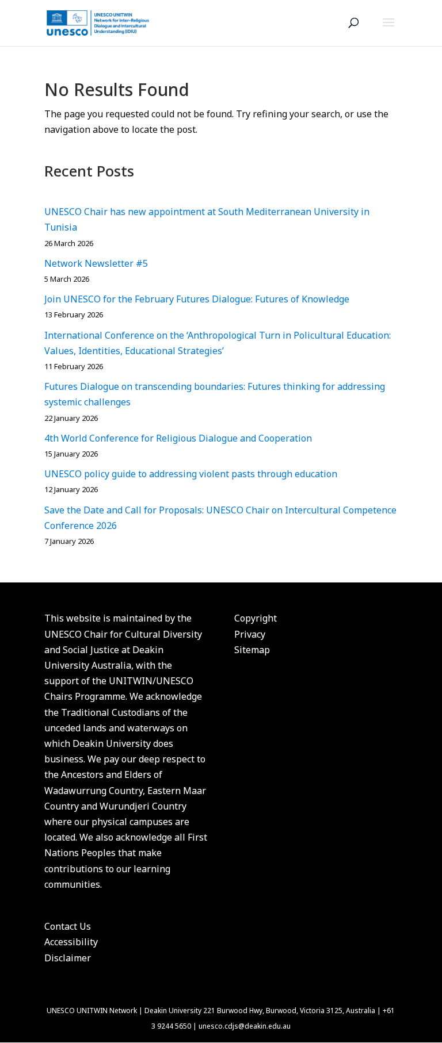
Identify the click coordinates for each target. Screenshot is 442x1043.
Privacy (249, 634)
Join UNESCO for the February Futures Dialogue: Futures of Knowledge (196, 299)
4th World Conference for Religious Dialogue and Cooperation (178, 438)
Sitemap (252, 649)
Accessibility (71, 941)
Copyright (255, 618)
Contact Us (67, 926)
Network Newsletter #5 (96, 263)
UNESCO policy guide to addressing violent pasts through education (190, 473)
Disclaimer (67, 958)
